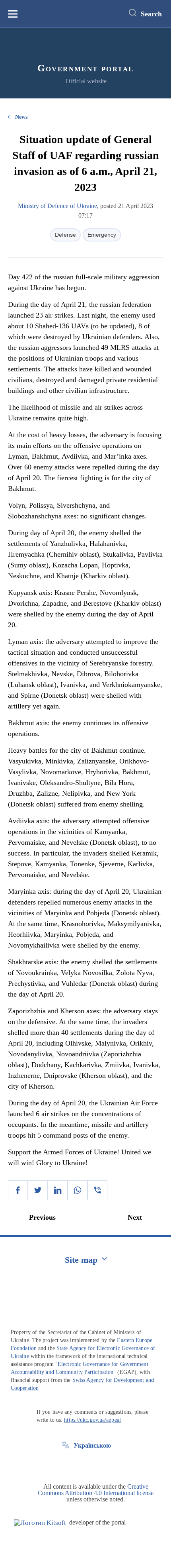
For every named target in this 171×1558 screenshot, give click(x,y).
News (21, 117)
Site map (81, 1260)
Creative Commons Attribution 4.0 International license (96, 1489)
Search (151, 14)
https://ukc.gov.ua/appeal (92, 1420)
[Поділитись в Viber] (97, 1190)
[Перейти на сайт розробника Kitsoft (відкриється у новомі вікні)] (40, 1522)
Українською (92, 1445)
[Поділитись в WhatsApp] (77, 1190)
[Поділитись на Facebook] (17, 1190)
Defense (65, 235)
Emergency (101, 235)
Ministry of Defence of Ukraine (57, 205)
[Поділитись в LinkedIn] (57, 1190)
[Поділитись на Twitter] (37, 1190)
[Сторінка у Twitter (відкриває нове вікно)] (65, 1463)
